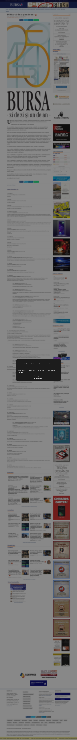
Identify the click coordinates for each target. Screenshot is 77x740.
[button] (38, 367)
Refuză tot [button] (43, 375)
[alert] (38, 370)
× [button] (59, 360)
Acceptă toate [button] (34, 375)
